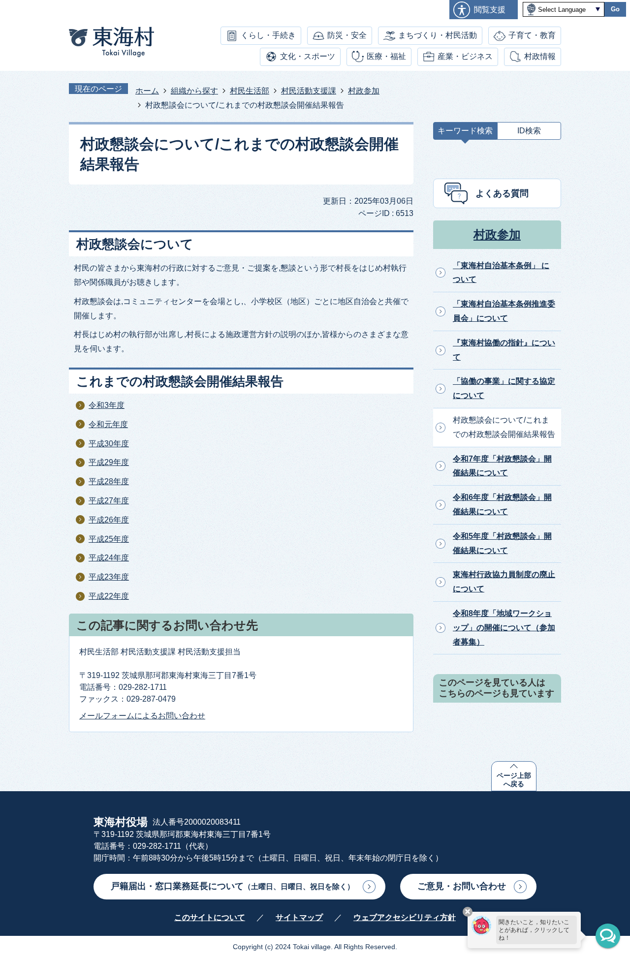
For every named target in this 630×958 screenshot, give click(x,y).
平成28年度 (109, 481)
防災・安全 (347, 35)
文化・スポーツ (307, 56)
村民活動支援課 (308, 91)
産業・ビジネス (465, 56)
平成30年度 (109, 443)
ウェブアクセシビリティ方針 (404, 917)
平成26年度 (109, 520)
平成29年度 (109, 462)
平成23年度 (109, 577)
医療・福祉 (386, 56)
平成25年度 (109, 539)
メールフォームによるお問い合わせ (142, 715)
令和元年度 (108, 424)
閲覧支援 (489, 9)
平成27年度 (109, 500)
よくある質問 (502, 193)
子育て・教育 (532, 35)
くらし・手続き (268, 35)
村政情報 (540, 56)
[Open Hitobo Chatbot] (608, 936)
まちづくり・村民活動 (437, 35)
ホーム (147, 91)
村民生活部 (249, 91)
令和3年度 (107, 405)
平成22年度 (109, 596)
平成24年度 (109, 558)
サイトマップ (299, 917)
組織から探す (194, 91)
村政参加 (363, 91)
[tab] (465, 133)
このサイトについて (209, 917)
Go (615, 9)
